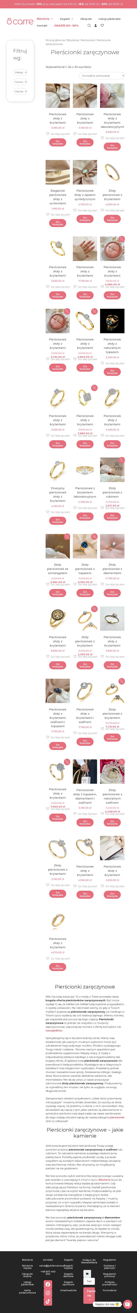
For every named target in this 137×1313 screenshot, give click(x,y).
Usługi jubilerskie (109, 18)
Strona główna (55, 40)
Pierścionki (88, 40)
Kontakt (42, 25)
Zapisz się (91, 1293)
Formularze (109, 1290)
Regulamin (109, 1259)
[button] (58, 133)
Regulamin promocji (109, 1275)
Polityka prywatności (109, 1283)
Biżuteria (43, 18)
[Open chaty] (127, 1304)
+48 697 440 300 (47, 1272)
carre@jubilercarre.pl (52, 1265)
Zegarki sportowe (68, 1283)
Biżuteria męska (27, 1267)
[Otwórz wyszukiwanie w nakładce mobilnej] (87, 25)
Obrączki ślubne (27, 1275)
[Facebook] (48, 1284)
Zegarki (65, 18)
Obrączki (86, 18)
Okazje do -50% (66, 25)
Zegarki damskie (68, 1275)
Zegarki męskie (68, 1267)
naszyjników (54, 1030)
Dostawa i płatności (110, 1267)
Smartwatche (68, 1290)
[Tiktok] (48, 1301)
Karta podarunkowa (27, 1291)
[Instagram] (48, 1293)
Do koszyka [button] (57, 142)
